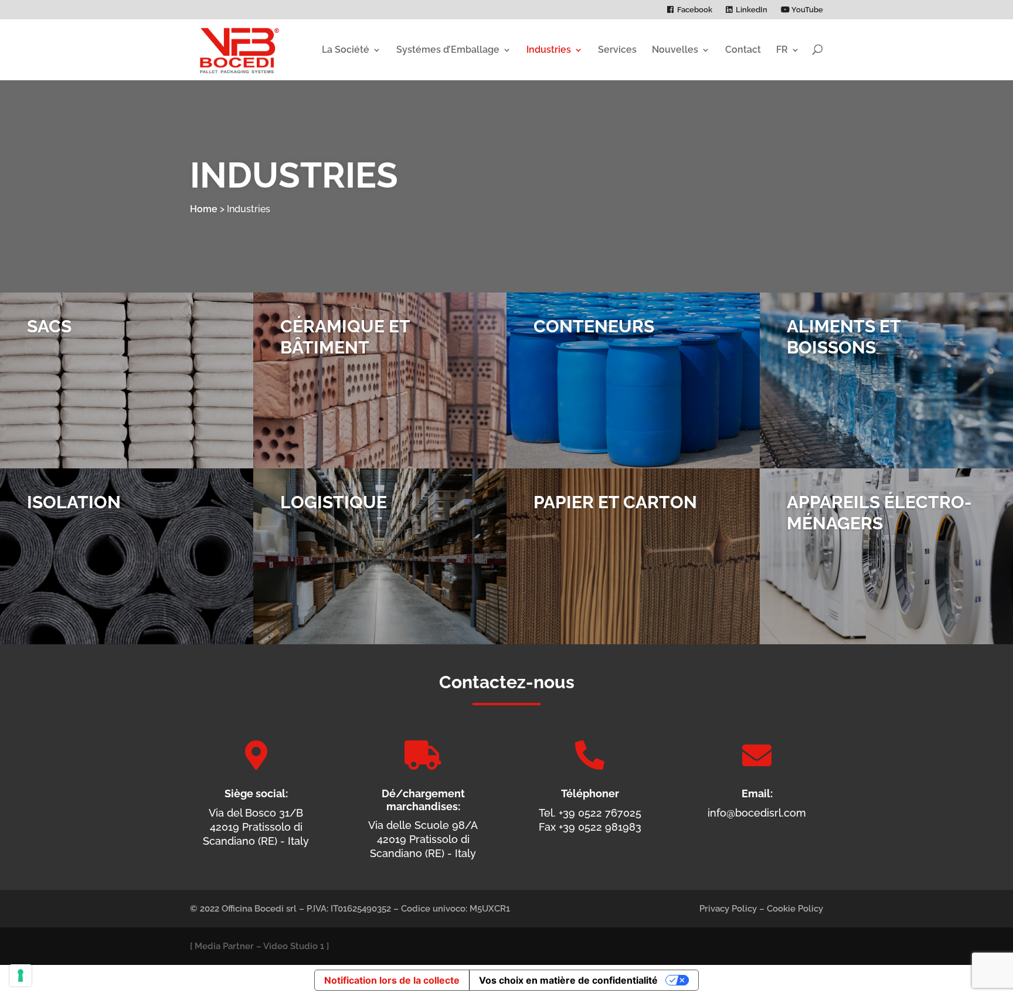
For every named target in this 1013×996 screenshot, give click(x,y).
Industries (548, 49)
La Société (345, 49)
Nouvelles (675, 49)
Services (617, 49)
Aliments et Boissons (843, 337)
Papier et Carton (615, 502)
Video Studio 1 (293, 946)
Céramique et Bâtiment (345, 337)
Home (203, 209)
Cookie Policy (795, 908)
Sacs (49, 326)
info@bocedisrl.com (757, 813)
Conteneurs (593, 326)
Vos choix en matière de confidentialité (568, 980)
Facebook (694, 10)
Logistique (333, 502)
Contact (743, 49)
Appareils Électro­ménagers (879, 512)
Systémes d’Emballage (447, 49)
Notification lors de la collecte (392, 980)
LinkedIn (751, 10)
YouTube (806, 10)
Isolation (74, 502)
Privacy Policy (728, 908)
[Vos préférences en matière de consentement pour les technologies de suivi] (20, 975)
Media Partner (224, 946)
